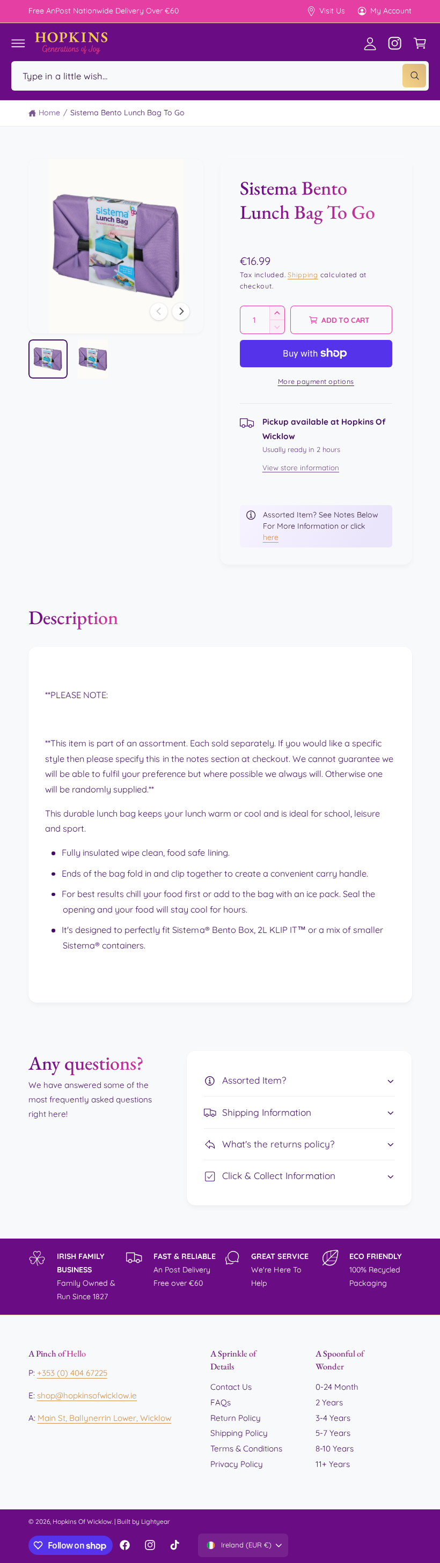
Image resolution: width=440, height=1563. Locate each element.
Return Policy (235, 1418)
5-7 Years (333, 1433)
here (270, 537)
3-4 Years (333, 1418)
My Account (391, 11)
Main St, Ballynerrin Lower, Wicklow (105, 1418)
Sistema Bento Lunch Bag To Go (127, 112)
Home (49, 112)
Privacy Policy (236, 1464)
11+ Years (333, 1464)
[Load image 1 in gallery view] (48, 359)
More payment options (316, 381)
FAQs (220, 1402)
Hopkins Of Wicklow (82, 1521)
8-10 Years (335, 1448)
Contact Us (231, 1387)
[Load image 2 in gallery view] (92, 359)
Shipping (303, 274)
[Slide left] (158, 311)
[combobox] (220, 76)
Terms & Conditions (246, 1448)
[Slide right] (180, 311)
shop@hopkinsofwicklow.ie (87, 1395)
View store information (300, 467)
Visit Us (332, 11)
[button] (18, 43)
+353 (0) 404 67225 (72, 1373)
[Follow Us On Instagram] (395, 43)
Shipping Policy (239, 1433)
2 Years (329, 1402)
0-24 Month (337, 1387)
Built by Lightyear (143, 1521)
